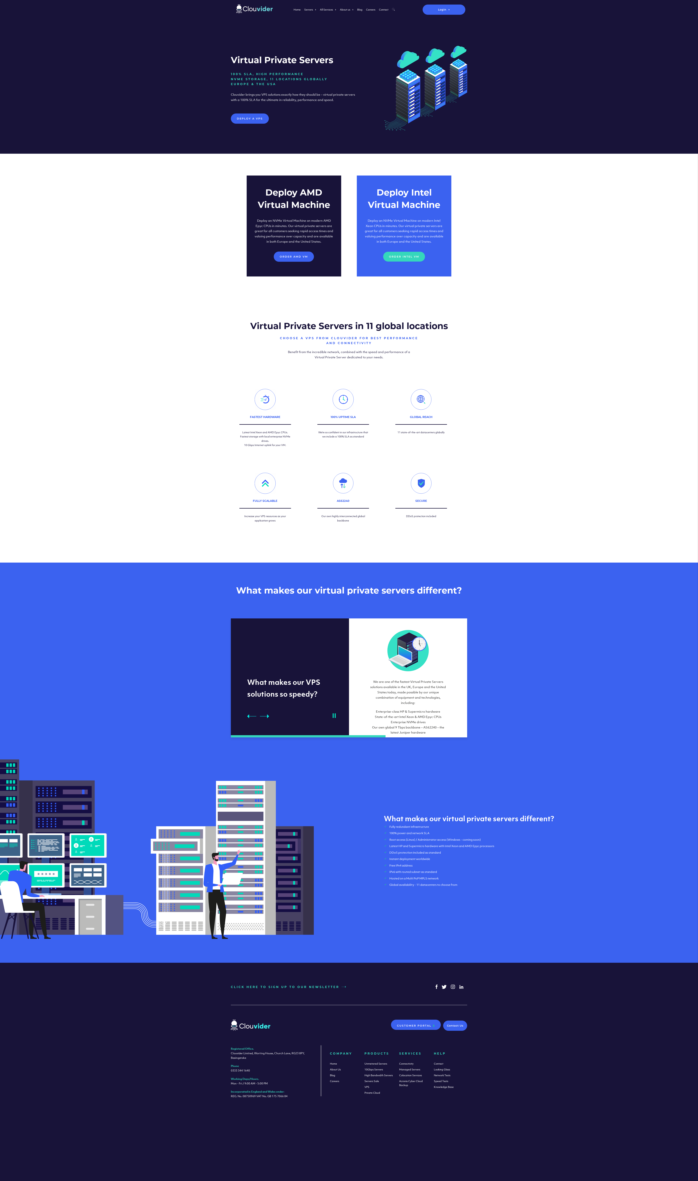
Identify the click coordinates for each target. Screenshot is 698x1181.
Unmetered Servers (375, 1106)
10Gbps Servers (373, 1112)
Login (442, 9)
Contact (383, 9)
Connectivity (406, 1106)
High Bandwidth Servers (378, 1117)
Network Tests (442, 1117)
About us (345, 9)
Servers (308, 9)
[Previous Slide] (251, 716)
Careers (370, 9)
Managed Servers (409, 1112)
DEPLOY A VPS (250, 118)
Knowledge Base (444, 1129)
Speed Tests (441, 1123)
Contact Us (455, 1068)
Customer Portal (415, 1068)
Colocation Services (410, 1117)
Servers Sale (371, 1123)
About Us (335, 1112)
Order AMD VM (294, 256)
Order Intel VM (404, 256)
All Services (326, 9)
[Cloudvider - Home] (254, 12)
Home (297, 9)
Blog (359, 9)
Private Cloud (372, 1135)
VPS (366, 1129)
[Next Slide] (264, 716)
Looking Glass (442, 1112)
